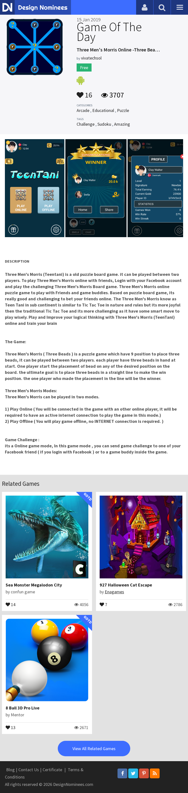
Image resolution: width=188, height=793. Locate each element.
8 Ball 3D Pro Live (22, 708)
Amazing (122, 124)
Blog (10, 769)
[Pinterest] (144, 773)
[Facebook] (122, 773)
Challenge (85, 124)
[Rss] (155, 773)
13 (12, 727)
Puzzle (123, 110)
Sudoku (104, 124)
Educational (103, 110)
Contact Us (28, 769)
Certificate (52, 769)
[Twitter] (133, 773)
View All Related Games (94, 748)
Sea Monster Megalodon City (34, 585)
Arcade (83, 110)
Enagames (114, 592)
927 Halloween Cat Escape (126, 585)
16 (87, 92)
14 (12, 604)
